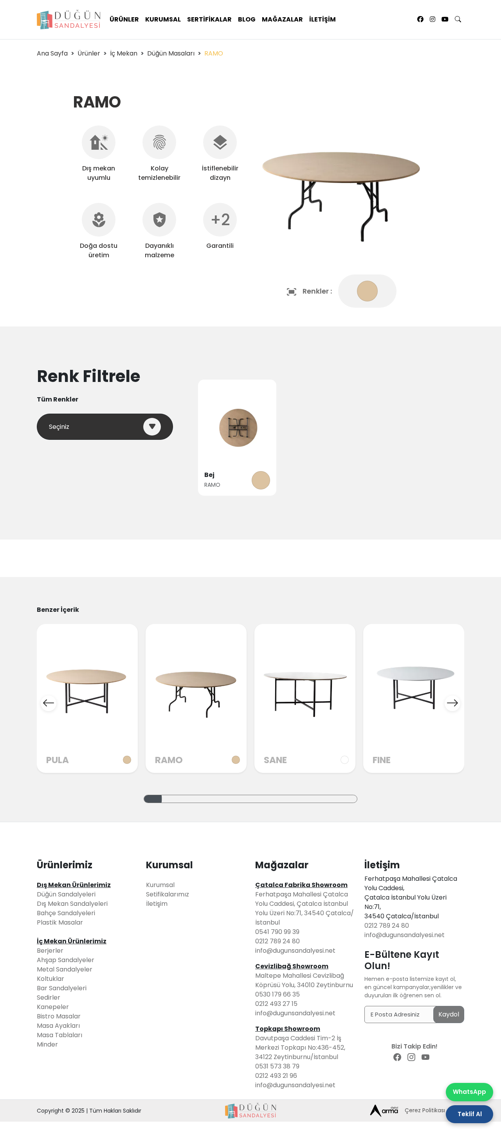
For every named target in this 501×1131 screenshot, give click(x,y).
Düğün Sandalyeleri (66, 894)
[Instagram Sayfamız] (432, 19)
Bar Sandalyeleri (62, 988)
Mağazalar (282, 19)
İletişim (322, 19)
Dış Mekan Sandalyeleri (72, 903)
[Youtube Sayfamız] (445, 19)
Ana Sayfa (52, 53)
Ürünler (124, 19)
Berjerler (50, 950)
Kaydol (448, 1014)
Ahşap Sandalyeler (65, 959)
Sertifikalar (209, 19)
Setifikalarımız (167, 894)
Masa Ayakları (58, 1025)
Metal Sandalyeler (64, 969)
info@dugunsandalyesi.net (295, 950)
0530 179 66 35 (277, 994)
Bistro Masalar (59, 1016)
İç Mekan (123, 53)
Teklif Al (470, 1114)
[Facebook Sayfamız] (420, 19)
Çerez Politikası (425, 1110)
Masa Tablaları (59, 1035)
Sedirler (48, 997)
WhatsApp (469, 1092)
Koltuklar (50, 978)
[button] (48, 703)
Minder (47, 1044)
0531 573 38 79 (277, 1066)
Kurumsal (163, 19)
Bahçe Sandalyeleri (66, 913)
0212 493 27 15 (276, 1003)
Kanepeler (53, 1006)
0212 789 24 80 (277, 941)
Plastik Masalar (60, 922)
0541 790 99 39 (277, 931)
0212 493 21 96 (276, 1075)
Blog (247, 19)
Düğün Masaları (171, 53)
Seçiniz (59, 426)
